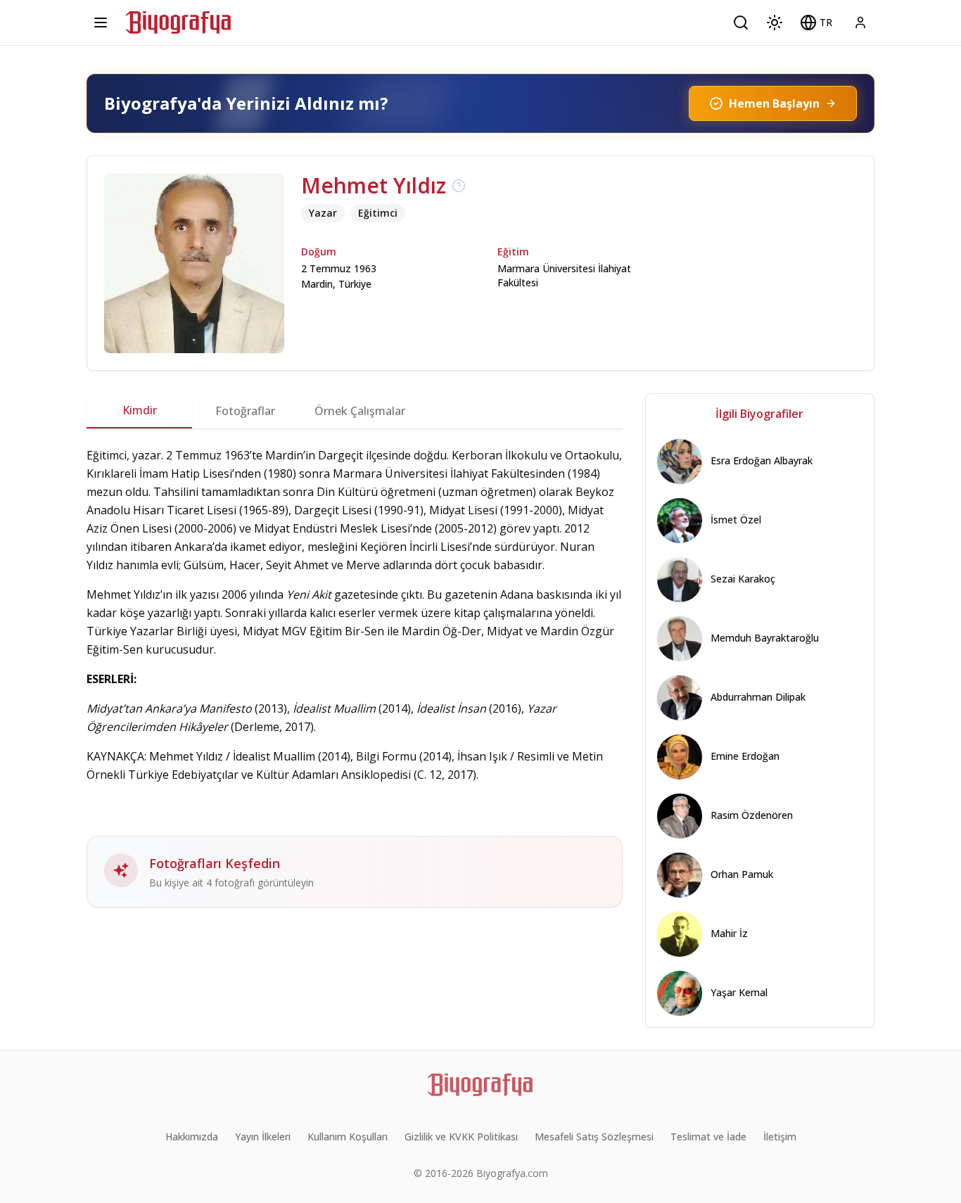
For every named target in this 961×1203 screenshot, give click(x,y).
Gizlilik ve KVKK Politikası (461, 1136)
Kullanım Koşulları (347, 1136)
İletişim (779, 1136)
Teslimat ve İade (708, 1136)
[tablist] (355, 410)
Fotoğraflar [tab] (245, 411)
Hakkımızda (191, 1136)
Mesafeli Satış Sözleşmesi (594, 1136)
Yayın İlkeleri (263, 1136)
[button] (816, 22)
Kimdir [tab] (139, 410)
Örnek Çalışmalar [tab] (359, 411)
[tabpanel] (355, 677)
